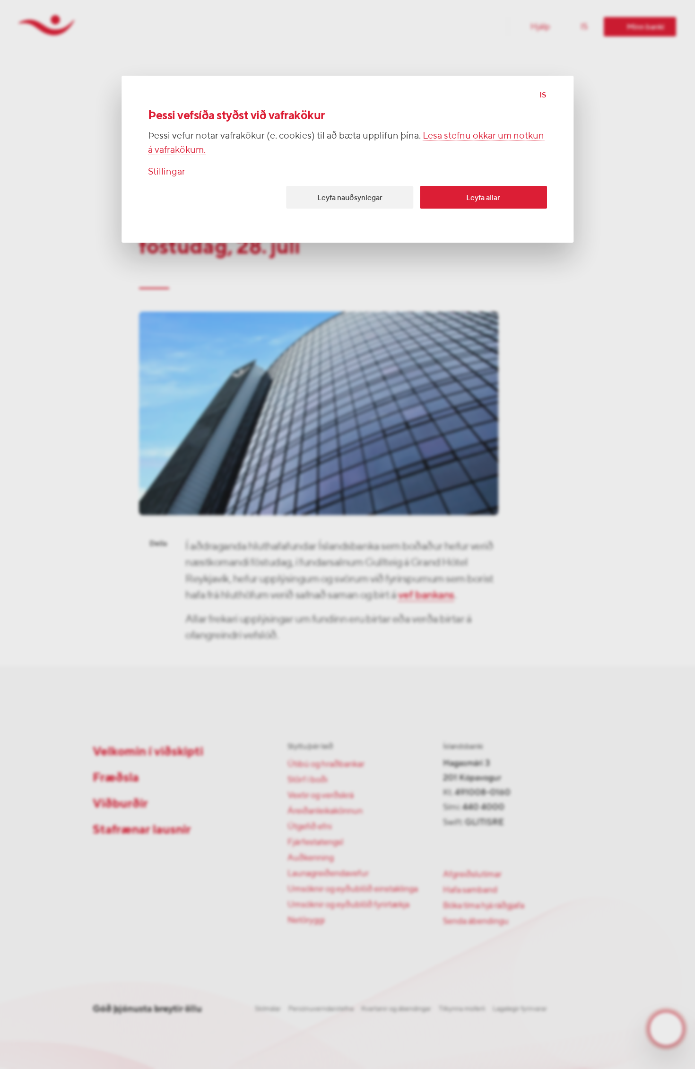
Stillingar (166, 171)
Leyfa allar (483, 197)
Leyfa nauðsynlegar (349, 197)
